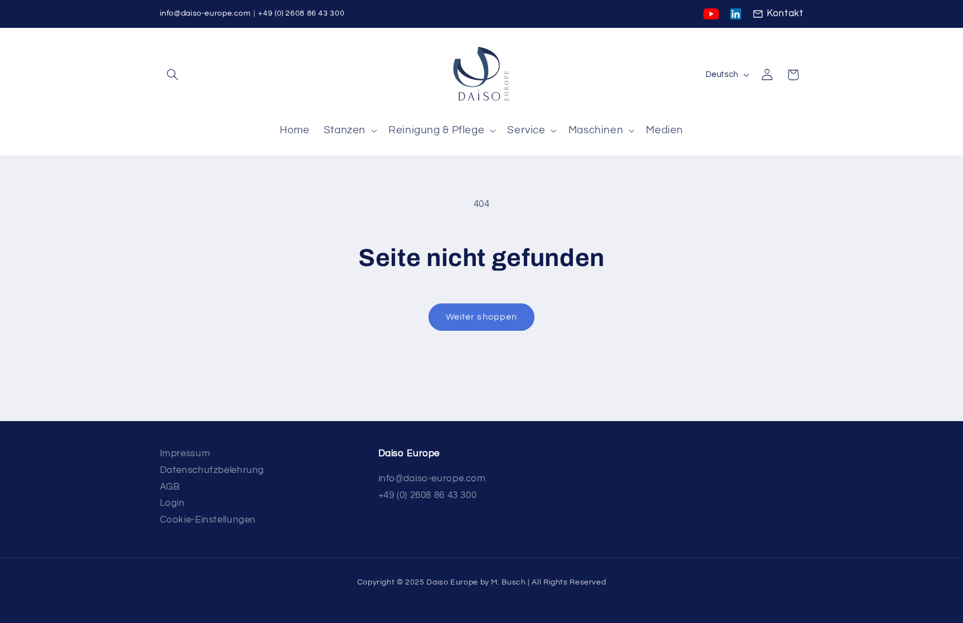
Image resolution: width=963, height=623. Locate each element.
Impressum (185, 453)
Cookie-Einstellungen (208, 520)
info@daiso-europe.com (205, 13)
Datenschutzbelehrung (212, 470)
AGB (170, 487)
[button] (173, 75)
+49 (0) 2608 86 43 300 (301, 13)
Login (172, 503)
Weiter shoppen (481, 316)
